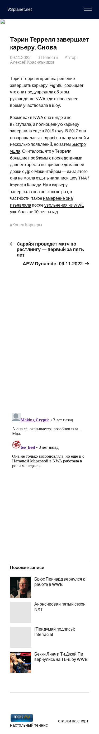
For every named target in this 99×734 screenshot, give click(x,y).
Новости (49, 57)
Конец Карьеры (27, 225)
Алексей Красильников (32, 62)
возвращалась (24, 138)
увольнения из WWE (64, 205)
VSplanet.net (19, 9)
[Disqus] (49, 336)
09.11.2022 (20, 57)
